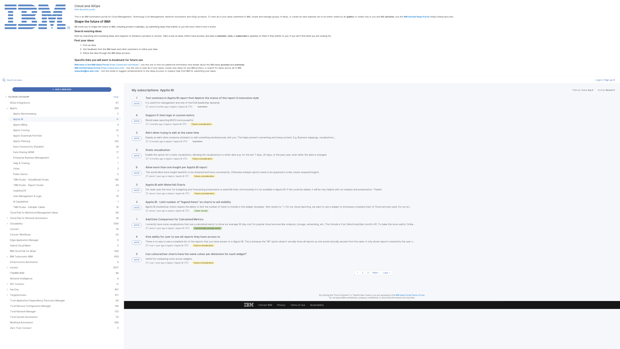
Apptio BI (183, 107)
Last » (386, 272)
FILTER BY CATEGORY (18, 97)
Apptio (174, 107)
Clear (116, 97)
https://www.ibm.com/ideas (124, 64)
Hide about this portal (84, 9)
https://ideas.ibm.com (112, 68)
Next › (376, 272)
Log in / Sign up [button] (604, 80)
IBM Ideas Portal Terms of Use (410, 295)
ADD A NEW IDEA (63, 89)
